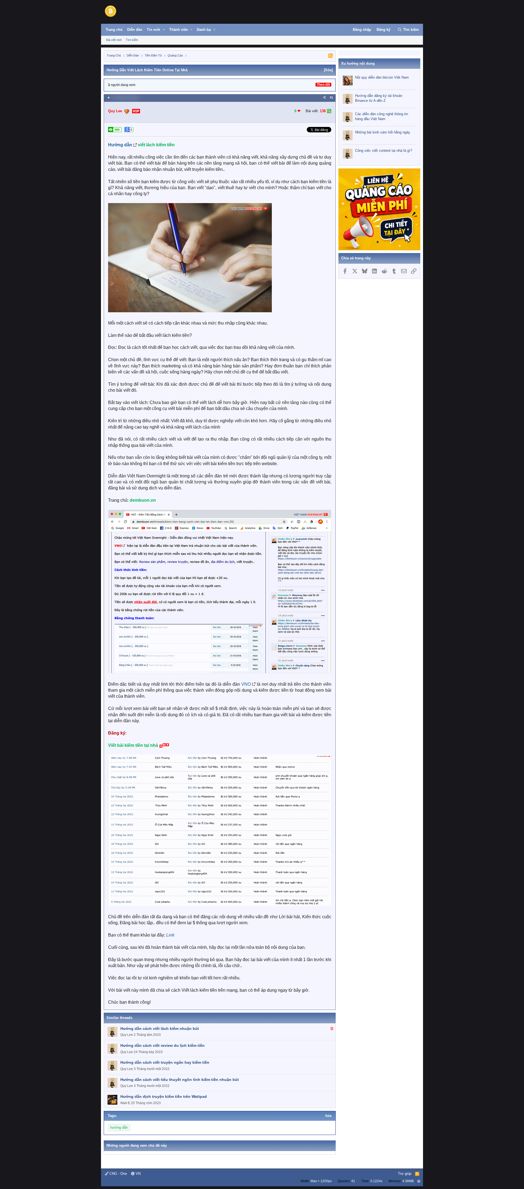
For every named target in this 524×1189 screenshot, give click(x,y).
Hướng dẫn (120, 144)
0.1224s (376, 1181)
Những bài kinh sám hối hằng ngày (382, 132)
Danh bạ (204, 30)
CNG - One (117, 1174)
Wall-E (125, 1103)
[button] (164, 29)
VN (138, 1174)
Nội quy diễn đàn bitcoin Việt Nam (382, 77)
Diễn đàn (134, 30)
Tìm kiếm (132, 39)
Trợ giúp (404, 1174)
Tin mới (153, 30)
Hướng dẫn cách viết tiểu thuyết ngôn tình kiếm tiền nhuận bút (179, 1079)
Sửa (328, 1116)
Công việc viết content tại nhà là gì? (383, 150)
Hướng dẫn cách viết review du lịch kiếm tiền (162, 1045)
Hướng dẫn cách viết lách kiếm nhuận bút (159, 1028)
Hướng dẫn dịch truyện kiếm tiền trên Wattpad (163, 1096)
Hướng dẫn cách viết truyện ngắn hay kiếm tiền (164, 1062)
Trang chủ (114, 30)
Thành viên (178, 30)
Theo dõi (323, 85)
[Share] (324, 97)
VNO (246, 684)
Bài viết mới (113, 39)
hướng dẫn (119, 1127)
